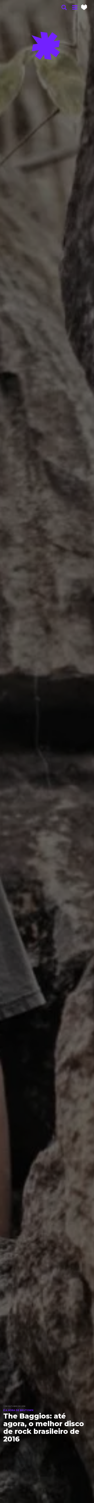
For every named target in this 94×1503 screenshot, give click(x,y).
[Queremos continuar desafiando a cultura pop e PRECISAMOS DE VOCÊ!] (84, 7)
